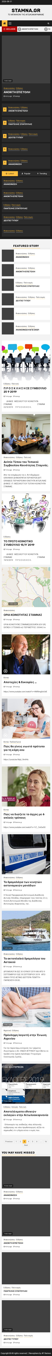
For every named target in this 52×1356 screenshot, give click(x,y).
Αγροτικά (7, 1030)
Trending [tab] (43, 174)
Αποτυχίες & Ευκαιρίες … (20, 682)
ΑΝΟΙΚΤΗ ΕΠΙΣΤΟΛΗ (21, 29)
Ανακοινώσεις (14, 121)
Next (26, 1145)
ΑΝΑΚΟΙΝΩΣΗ (15, 151)
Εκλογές (15, 1107)
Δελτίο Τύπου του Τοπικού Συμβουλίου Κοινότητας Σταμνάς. (26, 463)
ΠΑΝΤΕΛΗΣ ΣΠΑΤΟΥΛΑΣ (20, 111)
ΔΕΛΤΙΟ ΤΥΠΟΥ (15, 124)
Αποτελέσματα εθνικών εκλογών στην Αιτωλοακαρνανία (26, 1113)
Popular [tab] (27, 174)
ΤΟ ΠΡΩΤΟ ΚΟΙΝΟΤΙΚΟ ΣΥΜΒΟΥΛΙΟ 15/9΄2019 (19, 543)
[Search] (48, 23)
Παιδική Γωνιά (15, 742)
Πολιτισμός (20, 107)
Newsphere (34, 1353)
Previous (9, 1142)
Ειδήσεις (11, 107)
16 (46, 1142)
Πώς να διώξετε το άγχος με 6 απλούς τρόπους (24, 816)
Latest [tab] (11, 174)
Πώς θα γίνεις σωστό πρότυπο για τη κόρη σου (24, 748)
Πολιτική (15, 384)
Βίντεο (6, 678)
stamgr (17, 96)
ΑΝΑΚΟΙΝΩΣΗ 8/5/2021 (27, 330)
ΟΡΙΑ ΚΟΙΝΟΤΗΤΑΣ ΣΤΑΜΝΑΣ (23, 615)
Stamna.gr (26, 10)
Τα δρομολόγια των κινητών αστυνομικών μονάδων (23, 883)
